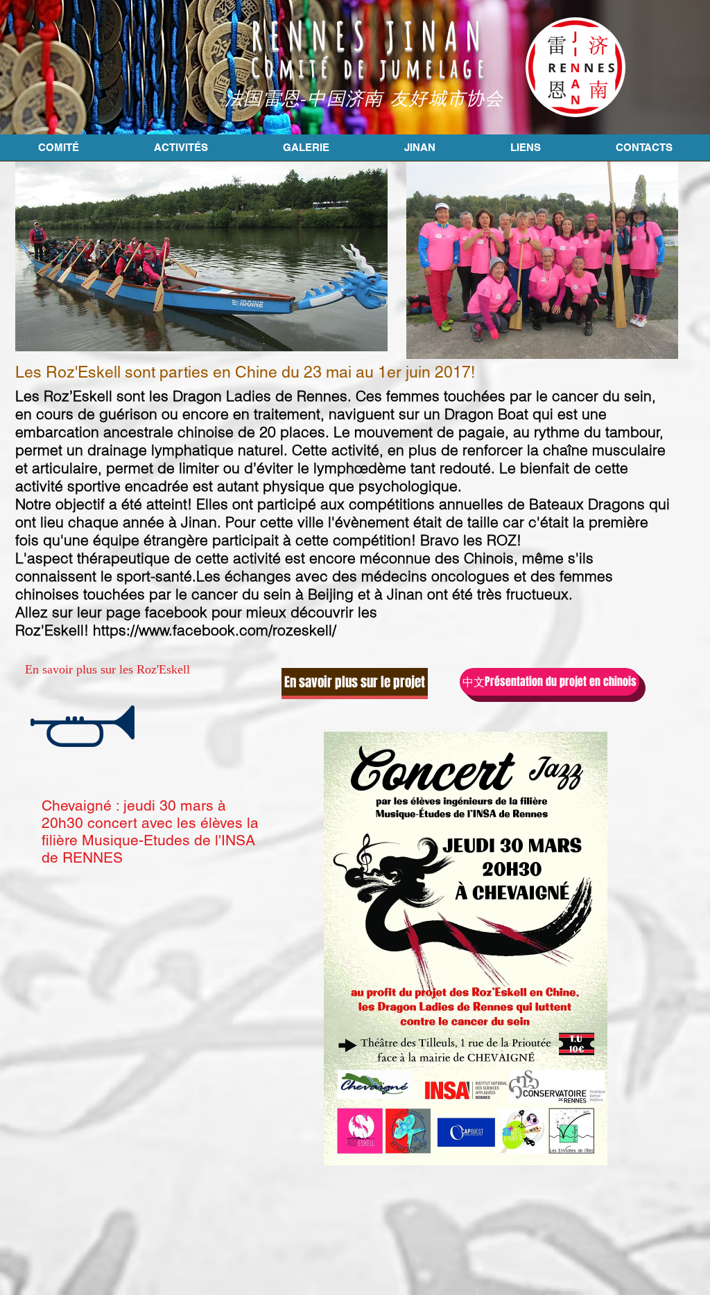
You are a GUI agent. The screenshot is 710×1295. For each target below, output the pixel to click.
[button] (107, 669)
